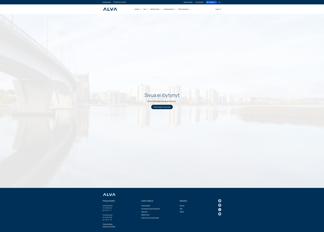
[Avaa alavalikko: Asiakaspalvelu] (169, 9)
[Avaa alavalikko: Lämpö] (137, 9)
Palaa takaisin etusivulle (162, 107)
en (219, 2)
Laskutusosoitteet (109, 226)
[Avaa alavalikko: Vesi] (145, 9)
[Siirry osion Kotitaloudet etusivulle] (110, 9)
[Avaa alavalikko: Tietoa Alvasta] (184, 9)
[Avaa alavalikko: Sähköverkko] (155, 9)
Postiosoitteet (107, 224)
